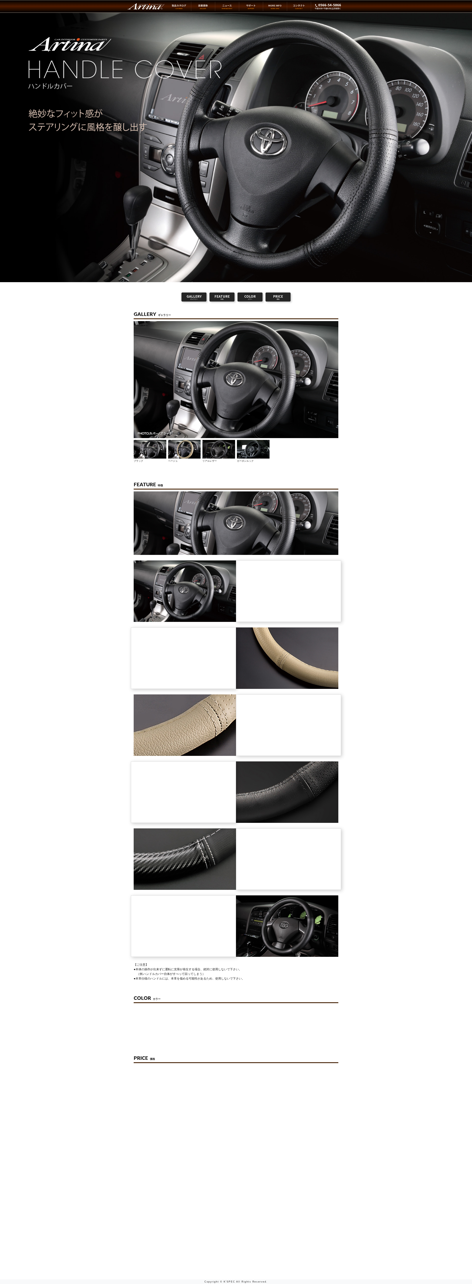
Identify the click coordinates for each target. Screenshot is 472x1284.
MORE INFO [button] (275, 7)
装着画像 (203, 7)
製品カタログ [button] (179, 7)
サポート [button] (251, 7)
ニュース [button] (227, 7)
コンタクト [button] (299, 7)
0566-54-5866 (329, 5)
